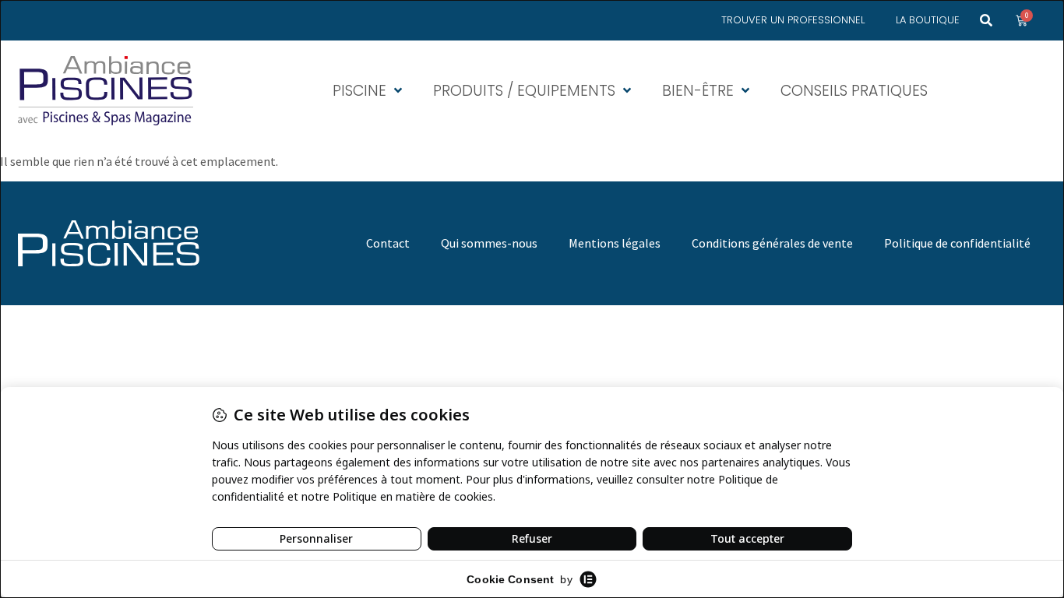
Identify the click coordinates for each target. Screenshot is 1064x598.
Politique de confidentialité (957, 243)
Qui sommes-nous (489, 243)
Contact (388, 243)
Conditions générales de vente (772, 243)
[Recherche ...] (986, 20)
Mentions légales (615, 243)
